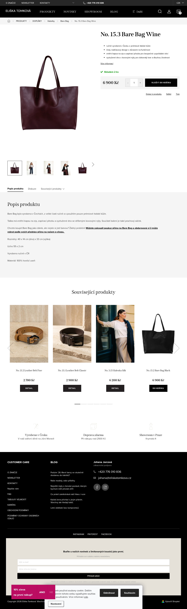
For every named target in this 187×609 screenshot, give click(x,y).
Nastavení (56, 603)
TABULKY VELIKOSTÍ (16, 499)
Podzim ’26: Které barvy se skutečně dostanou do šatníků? (67, 474)
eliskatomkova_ (105, 487)
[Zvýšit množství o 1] (140, 83)
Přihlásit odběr (93, 576)
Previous (10, 348)
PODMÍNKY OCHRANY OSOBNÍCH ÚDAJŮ (23, 517)
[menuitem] (47, 12)
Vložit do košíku (161, 82)
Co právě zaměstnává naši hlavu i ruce (68, 494)
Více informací (107, 63)
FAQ (9, 494)
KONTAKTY (45, 2)
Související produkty (51, 188)
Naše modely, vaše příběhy (63, 480)
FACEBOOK (106, 534)
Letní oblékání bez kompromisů (65, 507)
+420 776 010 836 (109, 472)
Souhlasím (129, 593)
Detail (29, 388)
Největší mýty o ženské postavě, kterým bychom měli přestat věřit (68, 487)
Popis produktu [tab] (15, 188)
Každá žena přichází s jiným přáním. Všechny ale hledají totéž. (67, 501)
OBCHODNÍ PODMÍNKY (18, 510)
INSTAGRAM (78, 534)
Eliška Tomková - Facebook (97, 487)
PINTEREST (93, 534)
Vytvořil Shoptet (172, 601)
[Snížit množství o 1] (127, 83)
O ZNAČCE (11, 2)
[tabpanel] (29, 351)
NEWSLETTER (27, 2)
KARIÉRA (11, 504)
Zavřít (106, 93)
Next (176, 348)
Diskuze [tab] (32, 188)
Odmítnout (109, 593)
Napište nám (13, 488)
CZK (178, 2)
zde (86, 596)
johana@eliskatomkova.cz (114, 478)
